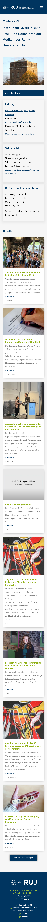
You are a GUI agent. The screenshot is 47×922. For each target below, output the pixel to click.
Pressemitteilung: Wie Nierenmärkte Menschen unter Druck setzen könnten (23, 666)
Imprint (25, 916)
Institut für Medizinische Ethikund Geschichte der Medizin (25, 909)
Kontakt (25, 913)
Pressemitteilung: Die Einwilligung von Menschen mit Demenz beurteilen (22, 819)
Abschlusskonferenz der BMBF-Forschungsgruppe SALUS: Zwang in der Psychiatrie (23, 746)
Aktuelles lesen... (13, 93)
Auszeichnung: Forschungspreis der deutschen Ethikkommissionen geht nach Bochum (23, 427)
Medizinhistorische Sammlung (19, 133)
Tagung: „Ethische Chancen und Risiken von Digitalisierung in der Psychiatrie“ (21, 582)
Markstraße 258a (24, 896)
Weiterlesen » (9, 297)
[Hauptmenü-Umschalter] (42, 7)
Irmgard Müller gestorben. (18, 504)
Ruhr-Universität (25, 905)
